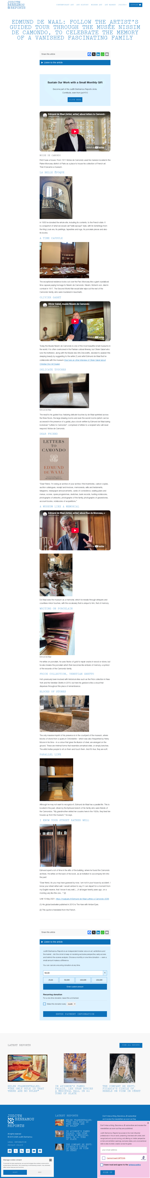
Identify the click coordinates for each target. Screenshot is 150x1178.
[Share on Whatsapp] (102, 54)
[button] (50, 1160)
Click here (75, 100)
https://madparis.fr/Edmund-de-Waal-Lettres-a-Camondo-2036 (82, 899)
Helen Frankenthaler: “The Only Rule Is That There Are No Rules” (26, 1088)
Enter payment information (75, 1014)
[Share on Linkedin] (98, 54)
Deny (40, 1172)
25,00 (51, 980)
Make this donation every (56, 1004)
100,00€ (83, 980)
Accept (15, 1172)
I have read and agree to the (122, 1165)
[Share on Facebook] (89, 54)
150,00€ (99, 980)
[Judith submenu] (126, 4)
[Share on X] (94, 54)
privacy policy (135, 1165)
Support (134, 5)
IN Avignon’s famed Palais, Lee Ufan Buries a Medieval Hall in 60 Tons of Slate (74, 1090)
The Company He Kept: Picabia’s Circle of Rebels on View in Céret (121, 1088)
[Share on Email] (107, 54)
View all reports (131, 1045)
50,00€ (67, 980)
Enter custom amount (75, 987)
